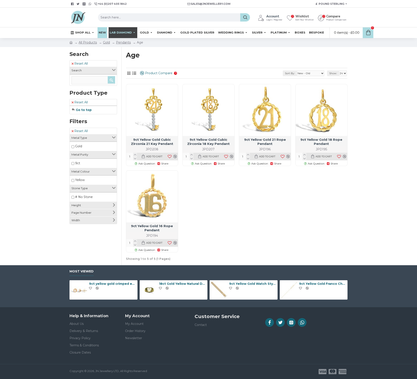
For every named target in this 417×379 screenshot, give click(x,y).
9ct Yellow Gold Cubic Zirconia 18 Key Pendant (208, 142)
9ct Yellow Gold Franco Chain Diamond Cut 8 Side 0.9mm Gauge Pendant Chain (322, 284)
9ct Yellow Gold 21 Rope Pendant (265, 142)
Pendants (123, 42)
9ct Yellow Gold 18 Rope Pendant (321, 142)
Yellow (80, 180)
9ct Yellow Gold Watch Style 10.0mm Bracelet (252, 284)
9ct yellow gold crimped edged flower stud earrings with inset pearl (112, 284)
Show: (333, 73)
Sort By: (290, 73)
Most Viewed (82, 271)
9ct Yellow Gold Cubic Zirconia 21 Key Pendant (152, 142)
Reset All (81, 63)
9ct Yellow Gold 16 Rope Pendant (152, 228)
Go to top (84, 110)
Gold (106, 42)
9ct (77, 163)
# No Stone (84, 197)
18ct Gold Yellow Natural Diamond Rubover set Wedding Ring (182, 284)
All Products (88, 42)
